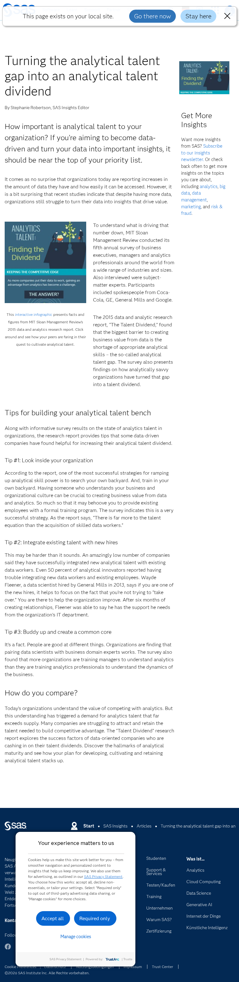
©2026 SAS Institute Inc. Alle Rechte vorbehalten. (47, 972)
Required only (94, 918)
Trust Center (162, 966)
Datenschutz (55, 966)
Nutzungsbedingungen (95, 966)
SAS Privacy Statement (103, 876)
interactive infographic (33, 314)
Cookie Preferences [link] (20, 966)
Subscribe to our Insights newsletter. (202, 152)
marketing (191, 207)
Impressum (133, 966)
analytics (209, 186)
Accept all (52, 918)
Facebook (8, 949)
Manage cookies (75, 936)
